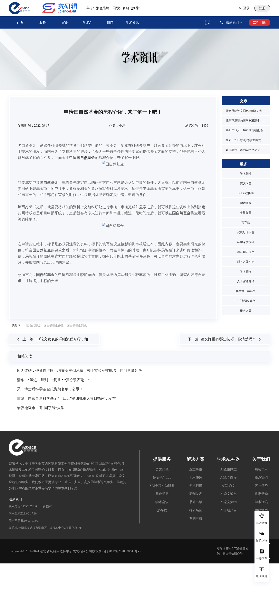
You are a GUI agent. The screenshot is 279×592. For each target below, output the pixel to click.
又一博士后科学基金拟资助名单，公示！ (50, 389)
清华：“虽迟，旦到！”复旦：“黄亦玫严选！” (53, 380)
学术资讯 (132, 22)
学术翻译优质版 (246, 300)
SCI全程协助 (246, 193)
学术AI (87, 22)
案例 (65, 22)
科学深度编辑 (245, 242)
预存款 (245, 222)
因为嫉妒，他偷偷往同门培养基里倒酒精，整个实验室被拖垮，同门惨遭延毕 (79, 370)
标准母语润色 (245, 251)
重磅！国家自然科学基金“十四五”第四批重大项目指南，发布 (66, 398)
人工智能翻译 (245, 281)
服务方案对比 (245, 261)
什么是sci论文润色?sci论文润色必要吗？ (246, 110)
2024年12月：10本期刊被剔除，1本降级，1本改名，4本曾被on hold (246, 130)
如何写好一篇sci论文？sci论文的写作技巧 (246, 150)
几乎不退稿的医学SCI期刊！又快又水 (246, 120)
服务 (42, 22)
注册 (262, 8)
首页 (20, 22)
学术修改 (245, 203)
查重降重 (245, 212)
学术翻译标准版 (246, 291)
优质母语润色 (245, 232)
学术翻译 (245, 173)
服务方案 (245, 310)
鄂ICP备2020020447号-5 (124, 551)
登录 (246, 8)
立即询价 (259, 22)
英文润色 (245, 183)
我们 (110, 22)
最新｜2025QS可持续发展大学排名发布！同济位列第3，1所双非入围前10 (246, 140)
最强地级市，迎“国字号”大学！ (42, 408)
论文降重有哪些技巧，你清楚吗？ (228, 339)
